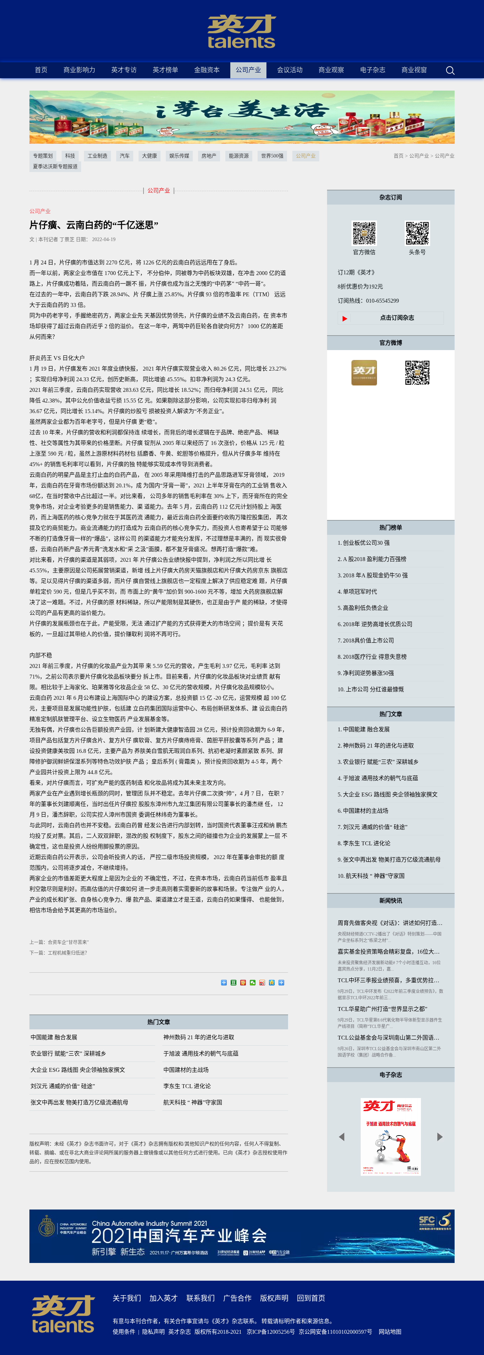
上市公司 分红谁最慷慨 (371, 689)
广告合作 (237, 1298)
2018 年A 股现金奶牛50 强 (373, 575)
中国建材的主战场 (186, 1070)
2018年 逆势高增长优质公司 (375, 624)
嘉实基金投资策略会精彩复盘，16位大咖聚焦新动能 (391, 952)
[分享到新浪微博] (264, 984)
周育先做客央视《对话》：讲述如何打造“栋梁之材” (391, 923)
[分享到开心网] (245, 984)
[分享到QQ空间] (273, 984)
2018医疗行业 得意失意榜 (372, 657)
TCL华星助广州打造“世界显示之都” (382, 1009)
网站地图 (388, 1332)
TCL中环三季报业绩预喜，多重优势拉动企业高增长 (391, 980)
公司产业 (419, 156)
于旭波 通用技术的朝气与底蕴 (200, 1054)
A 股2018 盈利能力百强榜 (372, 559)
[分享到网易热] (226, 984)
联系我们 (200, 1298)
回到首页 (311, 1298)
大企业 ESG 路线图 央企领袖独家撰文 (77, 1070)
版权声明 (274, 1298)
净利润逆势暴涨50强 (366, 673)
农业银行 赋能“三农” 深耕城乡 (68, 1054)
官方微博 (390, 343)
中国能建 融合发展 (53, 1037)
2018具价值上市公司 (366, 641)
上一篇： (59, 942)
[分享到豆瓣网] (235, 984)
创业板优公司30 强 (364, 543)
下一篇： (59, 952)
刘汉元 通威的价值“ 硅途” (62, 1086)
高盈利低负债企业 (363, 608)
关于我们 (127, 1298)
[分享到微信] (254, 984)
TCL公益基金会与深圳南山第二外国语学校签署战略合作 (391, 1038)
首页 (41, 70)
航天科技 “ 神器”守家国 (192, 1102)
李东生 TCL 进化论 (187, 1086)
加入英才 (164, 1298)
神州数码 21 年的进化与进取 (198, 1037)
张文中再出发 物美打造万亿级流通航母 (79, 1102)
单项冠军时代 (357, 592)
